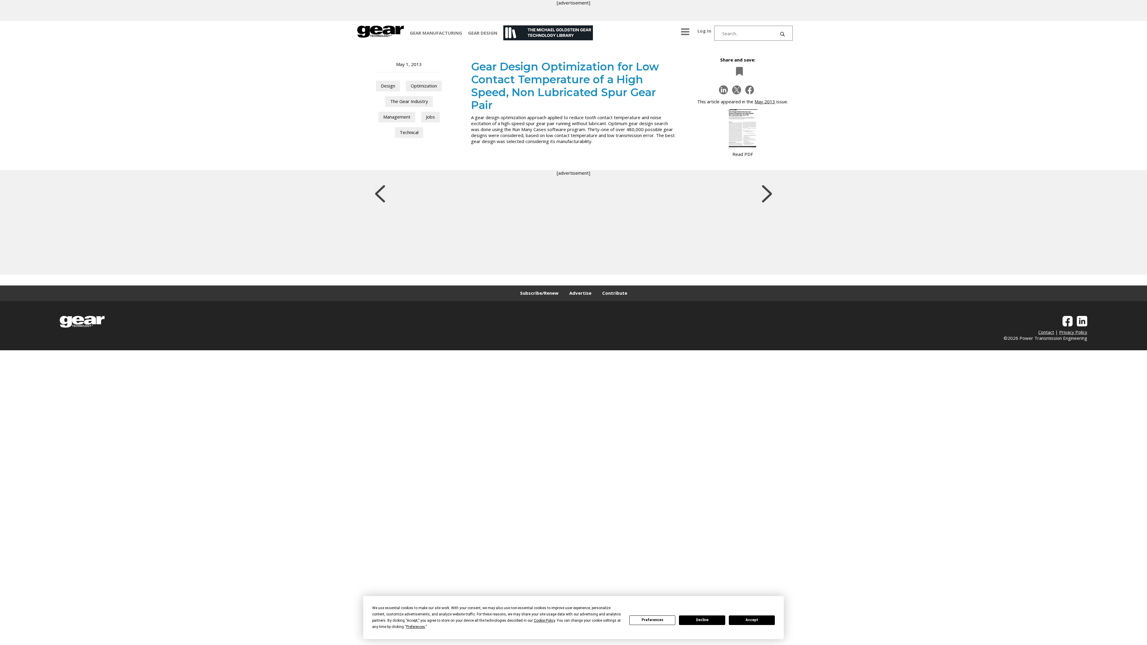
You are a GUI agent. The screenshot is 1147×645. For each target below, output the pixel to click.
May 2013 (765, 102)
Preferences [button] (415, 627)
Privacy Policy (1073, 332)
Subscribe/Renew (539, 293)
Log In (704, 31)
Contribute (614, 293)
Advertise (580, 293)
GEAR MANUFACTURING (436, 33)
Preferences (652, 620)
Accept (752, 620)
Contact (1046, 332)
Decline (702, 620)
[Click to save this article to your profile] (737, 71)
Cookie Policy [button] (544, 620)
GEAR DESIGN (482, 33)
